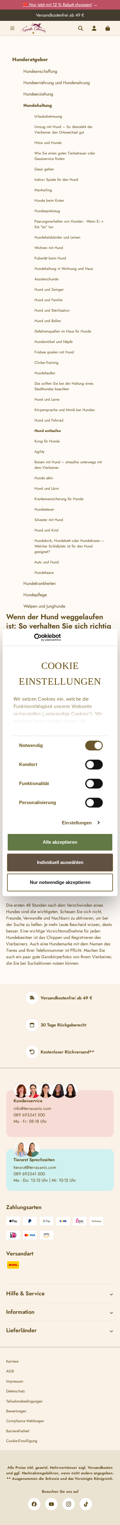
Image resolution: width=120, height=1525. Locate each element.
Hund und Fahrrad (48, 420)
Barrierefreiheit (17, 1431)
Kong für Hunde (47, 441)
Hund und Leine (46, 399)
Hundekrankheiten (39, 583)
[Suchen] (80, 28)
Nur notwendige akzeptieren (60, 882)
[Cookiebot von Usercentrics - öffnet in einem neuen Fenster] (34, 637)
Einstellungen (77, 822)
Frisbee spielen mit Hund (54, 352)
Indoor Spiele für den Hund (56, 179)
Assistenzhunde (46, 279)
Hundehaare (44, 572)
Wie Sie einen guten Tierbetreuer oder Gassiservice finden (64, 155)
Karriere (12, 1361)
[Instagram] (68, 1504)
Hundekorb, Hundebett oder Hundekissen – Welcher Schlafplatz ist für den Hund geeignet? (69, 546)
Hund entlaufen (47, 431)
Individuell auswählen (60, 862)
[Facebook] (34, 1504)
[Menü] (12, 28)
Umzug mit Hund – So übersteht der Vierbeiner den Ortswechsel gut (63, 129)
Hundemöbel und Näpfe (53, 341)
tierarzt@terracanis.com (35, 1167)
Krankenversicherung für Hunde (58, 499)
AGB (10, 1371)
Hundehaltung (37, 105)
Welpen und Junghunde (44, 606)
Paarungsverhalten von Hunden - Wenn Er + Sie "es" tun (68, 224)
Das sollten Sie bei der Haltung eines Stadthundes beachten (63, 386)
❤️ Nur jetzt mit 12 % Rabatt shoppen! (57, 5)
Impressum (14, 1381)
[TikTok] (86, 1504)
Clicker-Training (46, 362)
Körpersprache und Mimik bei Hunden (64, 410)
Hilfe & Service (25, 1293)
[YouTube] (51, 1504)
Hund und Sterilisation (52, 310)
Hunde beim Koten (49, 200)
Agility (39, 451)
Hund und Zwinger (49, 289)
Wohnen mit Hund (48, 248)
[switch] (94, 764)
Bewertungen (16, 1411)
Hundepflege (35, 595)
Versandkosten (100, 1467)
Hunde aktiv (43, 478)
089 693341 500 (29, 1115)
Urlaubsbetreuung (48, 116)
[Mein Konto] (94, 28)
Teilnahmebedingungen (24, 1401)
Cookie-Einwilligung (21, 1441)
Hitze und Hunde (48, 143)
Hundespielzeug (47, 211)
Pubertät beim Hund (50, 258)
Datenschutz (15, 1391)
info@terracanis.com (32, 1108)
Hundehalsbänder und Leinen (57, 237)
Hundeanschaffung (40, 71)
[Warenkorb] (108, 28)
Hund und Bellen (47, 321)
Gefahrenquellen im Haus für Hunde (62, 331)
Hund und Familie (48, 300)
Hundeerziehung (38, 94)
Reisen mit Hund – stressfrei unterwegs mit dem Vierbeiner (68, 464)
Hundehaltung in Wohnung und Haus (63, 268)
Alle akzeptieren (60, 842)
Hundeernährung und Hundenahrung (56, 83)
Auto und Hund (46, 562)
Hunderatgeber (30, 59)
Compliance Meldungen (25, 1421)
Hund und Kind (46, 530)
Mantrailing (43, 190)
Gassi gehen (44, 169)
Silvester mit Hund (48, 520)
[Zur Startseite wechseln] (33, 28)
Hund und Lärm (46, 488)
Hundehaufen (44, 373)
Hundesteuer (44, 509)
